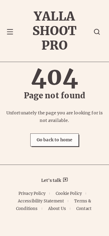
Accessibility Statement (41, 201)
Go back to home (54, 140)
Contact (83, 208)
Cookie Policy (69, 193)
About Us (57, 208)
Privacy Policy (31, 193)
